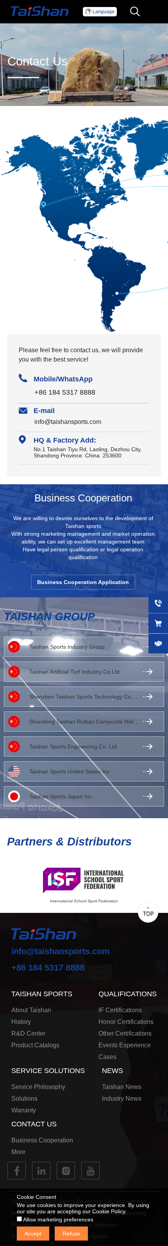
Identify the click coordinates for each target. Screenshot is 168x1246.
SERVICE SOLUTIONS (48, 1071)
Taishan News (121, 1087)
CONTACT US (34, 1124)
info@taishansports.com (67, 421)
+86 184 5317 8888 (64, 392)
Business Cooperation (42, 1140)
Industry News (121, 1098)
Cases (107, 1057)
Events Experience (124, 1045)
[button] (99, 11)
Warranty (23, 1110)
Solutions (24, 1098)
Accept (33, 1233)
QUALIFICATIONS (127, 994)
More (18, 1152)
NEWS (112, 1071)
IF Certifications (120, 1010)
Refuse (71, 1233)
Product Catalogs (35, 1045)
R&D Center (28, 1033)
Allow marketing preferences (57, 1219)
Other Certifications (125, 1033)
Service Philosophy (38, 1087)
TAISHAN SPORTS (41, 994)
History (21, 1021)
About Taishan (31, 1010)
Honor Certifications (126, 1021)
